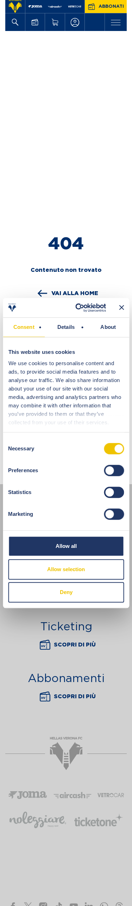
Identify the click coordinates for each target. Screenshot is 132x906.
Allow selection (66, 569)
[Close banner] (121, 307)
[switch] (114, 470)
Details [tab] (66, 327)
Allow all (66, 546)
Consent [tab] (23, 327)
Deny (66, 592)
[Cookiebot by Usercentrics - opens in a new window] (78, 307)
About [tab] (108, 327)
